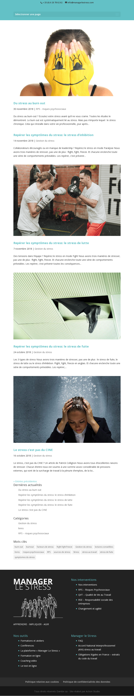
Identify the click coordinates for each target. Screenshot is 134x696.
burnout (30, 546)
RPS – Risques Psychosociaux (94, 589)
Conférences (27, 645)
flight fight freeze (64, 546)
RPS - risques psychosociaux (51, 108)
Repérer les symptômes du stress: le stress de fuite (51, 346)
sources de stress (62, 552)
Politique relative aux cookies (42, 681)
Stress (76, 552)
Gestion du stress (45, 140)
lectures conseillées (104, 546)
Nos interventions (87, 584)
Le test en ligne (29, 665)
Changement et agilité (89, 608)
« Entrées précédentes (25, 481)
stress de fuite (106, 552)
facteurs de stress (45, 546)
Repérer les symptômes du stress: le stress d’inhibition (53, 135)
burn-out (19, 546)
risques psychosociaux (33, 552)
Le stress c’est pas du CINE (33, 450)
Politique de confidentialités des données (86, 681)
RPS (48, 552)
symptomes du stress (25, 557)
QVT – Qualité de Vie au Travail (94, 594)
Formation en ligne (31, 655)
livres (21, 528)
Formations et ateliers (32, 640)
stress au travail (89, 552)
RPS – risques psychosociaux (33, 533)
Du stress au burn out (29, 103)
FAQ (80, 640)
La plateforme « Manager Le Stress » (40, 650)
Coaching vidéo (29, 660)
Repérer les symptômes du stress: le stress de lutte (51, 243)
